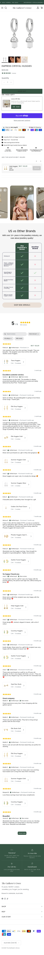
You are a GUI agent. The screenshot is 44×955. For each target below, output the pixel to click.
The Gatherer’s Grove (13, 948)
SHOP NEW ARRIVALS (22, 305)
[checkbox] (19, 338)
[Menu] (2, 8)
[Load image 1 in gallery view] (22, 33)
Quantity (5, 78)
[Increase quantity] (11, 82)
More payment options (22, 120)
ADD (16, 107)
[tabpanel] (22, 584)
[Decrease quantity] (3, 82)
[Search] (7, 8)
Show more (22, 833)
